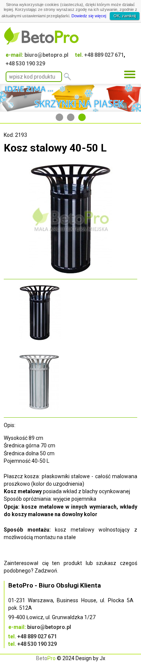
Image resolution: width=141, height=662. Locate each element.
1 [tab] (59, 117)
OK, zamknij (125, 16)
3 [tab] (82, 117)
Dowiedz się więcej (88, 16)
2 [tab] (70, 117)
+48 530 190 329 (25, 64)
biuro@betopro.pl (46, 55)
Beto (46, 658)
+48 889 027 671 (104, 55)
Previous (9, 97)
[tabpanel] (70, 98)
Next (131, 97)
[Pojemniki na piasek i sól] (70, 98)
